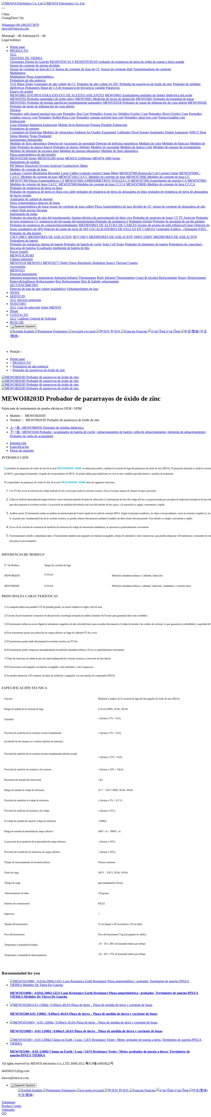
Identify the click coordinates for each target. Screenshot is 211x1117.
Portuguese (60, 331)
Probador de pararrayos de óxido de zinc (39, 370)
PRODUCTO (22, 362)
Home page (17, 47)
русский (89, 331)
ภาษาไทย (173, 331)
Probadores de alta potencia (30, 366)
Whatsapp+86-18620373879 (20, 25)
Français (141, 331)
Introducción (18, 443)
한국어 (115, 331)
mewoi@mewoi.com (15, 28)
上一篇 (47, 427)
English (29, 331)
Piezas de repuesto (22, 450)
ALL (13, 54)
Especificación (19, 447)
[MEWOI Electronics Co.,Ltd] (105, 3)
